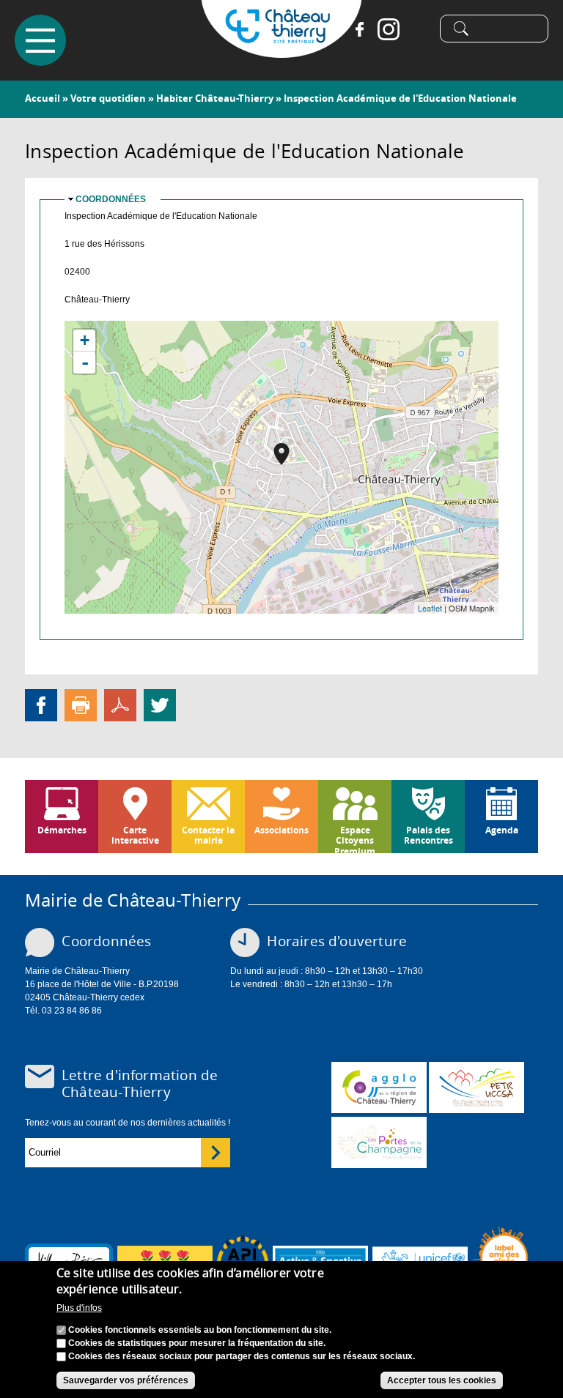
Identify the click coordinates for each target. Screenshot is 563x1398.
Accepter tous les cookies (441, 1380)
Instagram (388, 29)
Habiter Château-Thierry (214, 98)
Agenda (501, 830)
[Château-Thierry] (281, 51)
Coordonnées (111, 199)
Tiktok (418, 29)
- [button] (85, 362)
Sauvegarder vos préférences (125, 1380)
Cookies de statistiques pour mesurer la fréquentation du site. (196, 1343)
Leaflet (430, 608)
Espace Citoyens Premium (354, 838)
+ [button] (84, 340)
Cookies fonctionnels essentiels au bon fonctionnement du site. (199, 1330)
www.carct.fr (379, 1087)
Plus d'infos (79, 1308)
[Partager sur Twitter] (160, 704)
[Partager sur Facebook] (41, 704)
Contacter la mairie (208, 835)
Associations (281, 830)
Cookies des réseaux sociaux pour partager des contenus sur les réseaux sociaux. (241, 1356)
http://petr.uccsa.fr (476, 1087)
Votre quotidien (108, 98)
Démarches (62, 830)
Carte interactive (135, 835)
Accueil (42, 98)
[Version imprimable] (81, 704)
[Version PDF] (120, 704)
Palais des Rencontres (428, 835)
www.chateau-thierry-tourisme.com (379, 1142)
